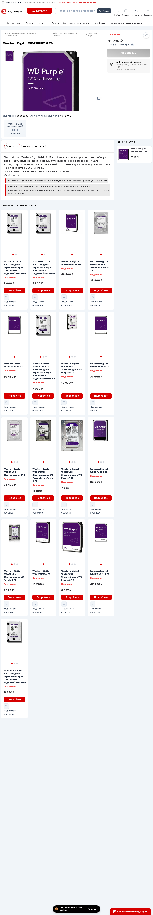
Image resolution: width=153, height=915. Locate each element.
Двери (55, 23)
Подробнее (14, 290)
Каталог (41, 10)
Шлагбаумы (100, 23)
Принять (92, 909)
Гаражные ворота (36, 23)
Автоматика (14, 23)
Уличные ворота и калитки (126, 23)
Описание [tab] (12, 146)
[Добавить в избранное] (6, 297)
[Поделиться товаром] (146, 35)
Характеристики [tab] (33, 146)
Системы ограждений (76, 23)
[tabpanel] (57, 176)
